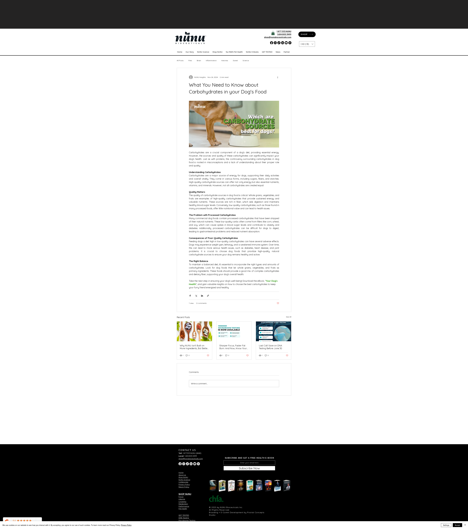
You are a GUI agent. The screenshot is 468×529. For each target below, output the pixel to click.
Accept (457, 525)
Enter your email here (199, 273)
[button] (280, 223)
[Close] (465, 525)
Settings (446, 525)
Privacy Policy (126, 525)
